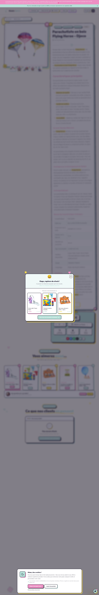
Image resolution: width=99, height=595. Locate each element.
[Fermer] (97, 6)
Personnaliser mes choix (34, 589)
